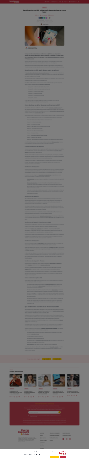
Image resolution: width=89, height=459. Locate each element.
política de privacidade (37, 454)
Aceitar (63, 457)
